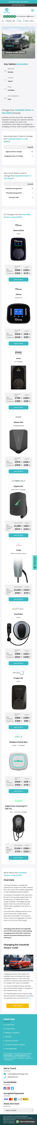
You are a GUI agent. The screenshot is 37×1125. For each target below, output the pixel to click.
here (29, 998)
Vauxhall (20, 21)
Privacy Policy (8, 1055)
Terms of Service (20, 1055)
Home (3, 21)
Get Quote (17, 1006)
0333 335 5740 (20, 5)
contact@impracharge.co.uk (18, 1074)
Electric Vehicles (11, 21)
